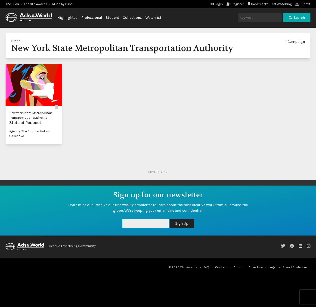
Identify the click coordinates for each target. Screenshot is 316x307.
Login (219, 4)
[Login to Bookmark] (56, 107)
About (238, 267)
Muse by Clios (62, 4)
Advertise (256, 267)
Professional (91, 17)
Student (112, 17)
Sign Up (181, 223)
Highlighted (67, 17)
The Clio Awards (35, 4)
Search (299, 17)
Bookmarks (260, 4)
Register (238, 4)
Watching (284, 4)
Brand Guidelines (295, 267)
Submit (305, 4)
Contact (221, 267)
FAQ (206, 267)
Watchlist (153, 17)
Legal (272, 267)
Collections (132, 17)
